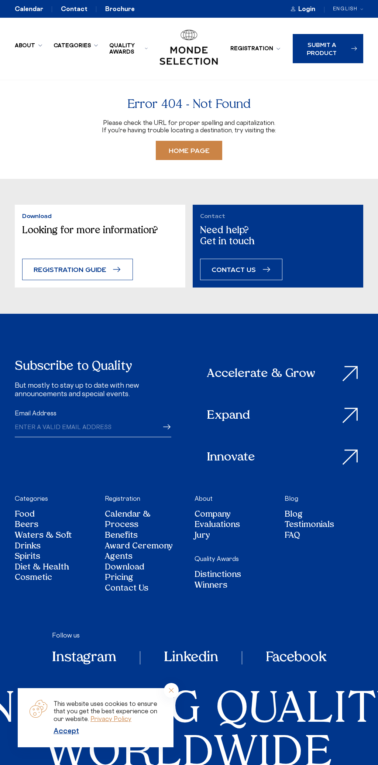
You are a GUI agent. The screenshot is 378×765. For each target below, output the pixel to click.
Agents (119, 557)
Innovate (231, 457)
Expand (228, 416)
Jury (202, 536)
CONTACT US (234, 269)
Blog (291, 498)
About (25, 45)
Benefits (121, 536)
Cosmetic (33, 578)
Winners (211, 586)
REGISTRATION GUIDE (70, 269)
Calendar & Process (128, 520)
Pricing (119, 578)
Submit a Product (322, 48)
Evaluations (217, 525)
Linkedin (191, 658)
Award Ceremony (139, 546)
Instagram (84, 658)
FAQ (292, 536)
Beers (26, 525)
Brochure (120, 9)
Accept (66, 731)
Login (306, 9)
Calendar (29, 9)
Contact (74, 9)
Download (124, 567)
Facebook (296, 658)
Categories (72, 45)
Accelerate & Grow (261, 374)
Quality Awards (122, 48)
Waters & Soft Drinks (43, 541)
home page (189, 150)
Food (25, 515)
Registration (251, 48)
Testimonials (309, 525)
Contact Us (126, 589)
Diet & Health (42, 567)
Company (213, 515)
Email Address (35, 413)
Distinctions (218, 575)
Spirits (27, 557)
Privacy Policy (110, 718)
